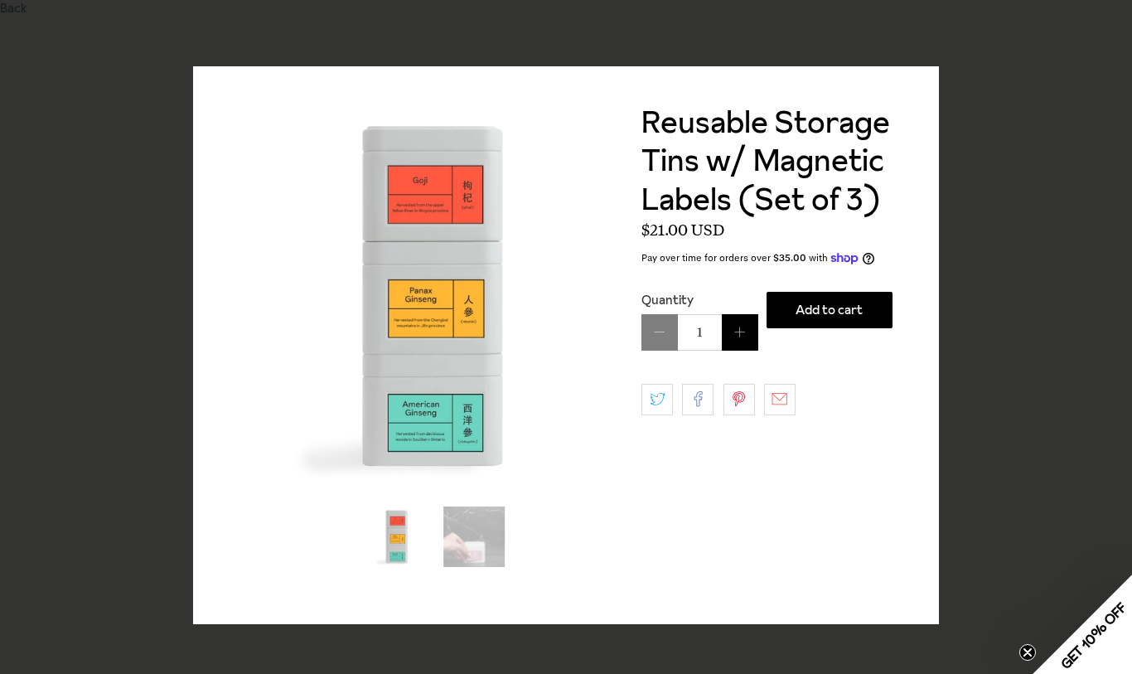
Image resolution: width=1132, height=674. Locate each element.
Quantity (667, 300)
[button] (1082, 624)
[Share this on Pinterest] (739, 399)
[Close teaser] (1027, 652)
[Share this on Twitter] (657, 399)
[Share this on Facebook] (698, 399)
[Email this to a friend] (780, 399)
